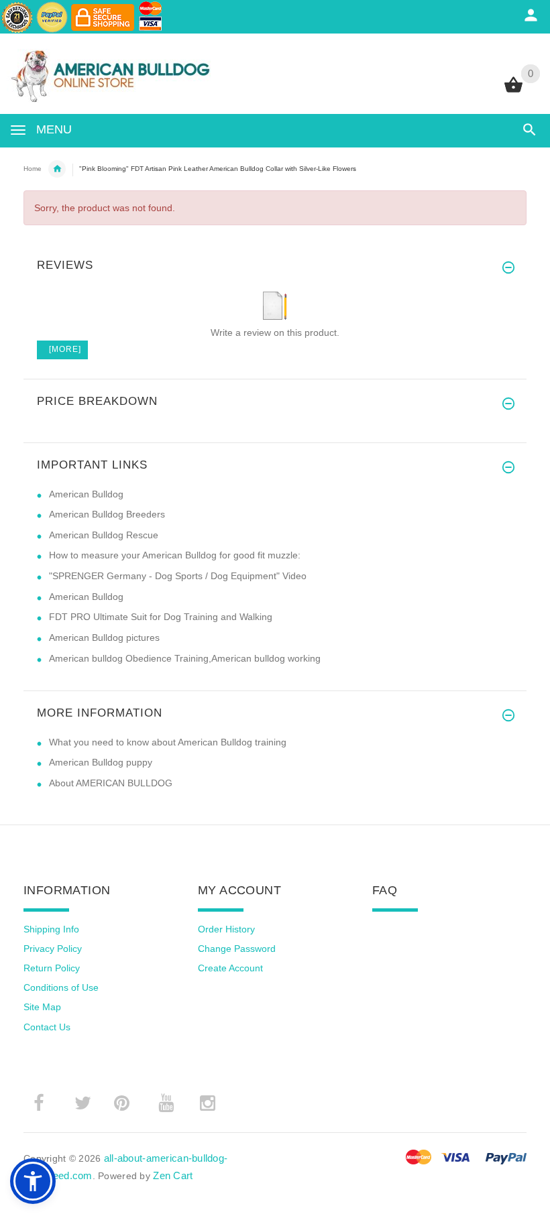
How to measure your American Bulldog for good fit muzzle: (174, 555)
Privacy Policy (52, 948)
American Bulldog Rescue (103, 535)
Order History (226, 929)
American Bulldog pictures (104, 637)
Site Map (42, 1006)
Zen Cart (172, 1175)
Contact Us (46, 1027)
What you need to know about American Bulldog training (167, 742)
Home (32, 168)
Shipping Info (51, 929)
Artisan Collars (57, 169)
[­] (527, 129)
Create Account (230, 968)
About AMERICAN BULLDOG (110, 783)
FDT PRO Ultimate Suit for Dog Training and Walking (160, 616)
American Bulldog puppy (100, 762)
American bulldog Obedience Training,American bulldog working (185, 658)
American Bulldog (86, 494)
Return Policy (51, 968)
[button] (32, 1181)
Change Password (237, 948)
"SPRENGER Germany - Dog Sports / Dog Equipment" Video (178, 575)
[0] (513, 91)
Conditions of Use (61, 987)
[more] (62, 349)
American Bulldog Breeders (107, 514)
